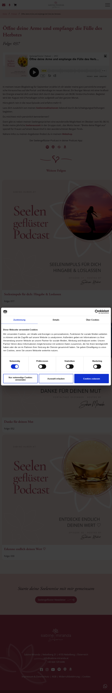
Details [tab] (56, 319)
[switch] (42, 366)
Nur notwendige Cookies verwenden (20, 378)
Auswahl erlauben (56, 378)
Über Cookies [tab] (92, 319)
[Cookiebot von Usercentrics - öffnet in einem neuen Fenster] (97, 312)
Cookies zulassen (91, 378)
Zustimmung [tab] (19, 319)
